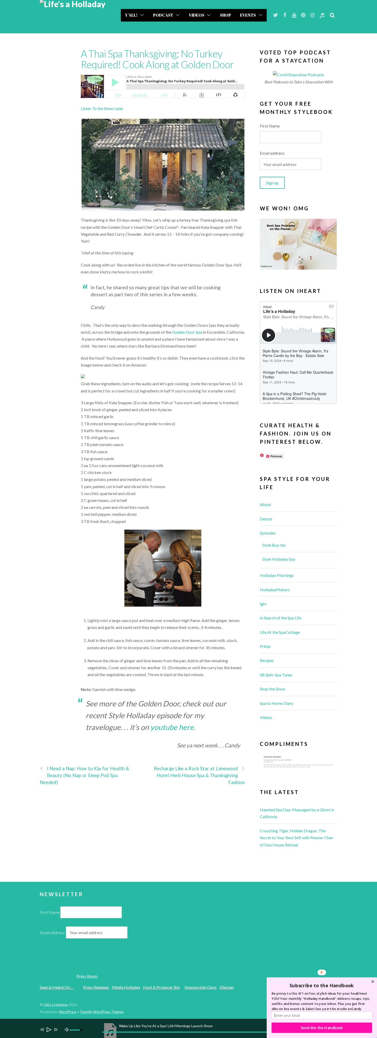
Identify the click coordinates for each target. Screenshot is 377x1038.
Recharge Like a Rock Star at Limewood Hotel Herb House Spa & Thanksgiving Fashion (199, 775)
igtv (263, 603)
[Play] (48, 1030)
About (265, 504)
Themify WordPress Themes (102, 1012)
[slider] (77, 1030)
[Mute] (67, 1029)
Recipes (267, 660)
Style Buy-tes (274, 544)
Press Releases (96, 987)
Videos (196, 15)
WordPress (67, 1012)
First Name (270, 125)
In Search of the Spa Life (280, 617)
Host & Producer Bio (161, 987)
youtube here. (172, 727)
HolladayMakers (275, 589)
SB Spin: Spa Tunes (276, 674)
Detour (266, 518)
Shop (225, 15)
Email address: (272, 153)
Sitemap (227, 987)
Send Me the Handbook (322, 1027)
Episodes (268, 532)
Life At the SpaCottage (280, 632)
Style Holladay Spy (278, 559)
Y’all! (131, 15)
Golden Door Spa (187, 332)
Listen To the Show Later (102, 108)
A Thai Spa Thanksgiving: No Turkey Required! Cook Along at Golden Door (157, 59)
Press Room (86, 976)
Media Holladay (126, 987)
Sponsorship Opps (201, 987)
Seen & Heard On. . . (57, 987)
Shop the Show (272, 688)
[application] (191, 1028)
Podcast (163, 15)
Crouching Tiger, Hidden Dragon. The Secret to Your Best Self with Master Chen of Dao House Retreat (296, 837)
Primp (265, 646)
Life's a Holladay (56, 1005)
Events (248, 15)
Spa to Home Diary (276, 703)
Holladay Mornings (277, 575)
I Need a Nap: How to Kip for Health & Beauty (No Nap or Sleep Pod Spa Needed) (84, 775)
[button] (322, 985)
